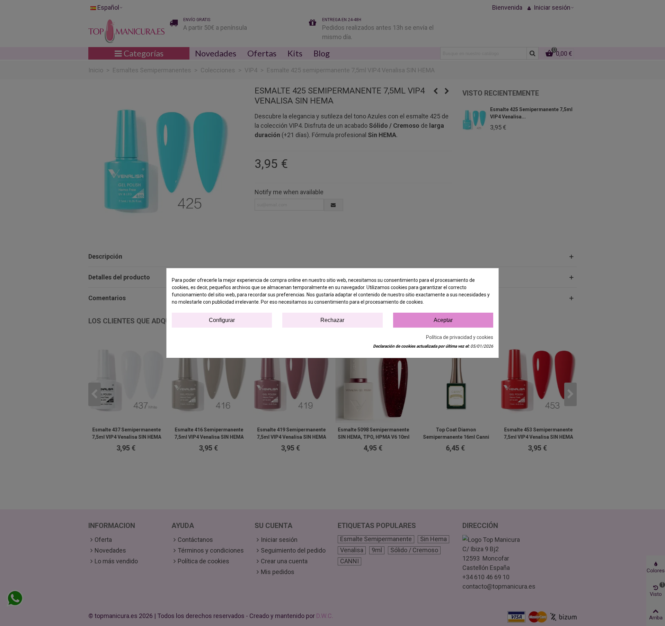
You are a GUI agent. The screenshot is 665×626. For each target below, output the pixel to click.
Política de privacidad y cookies (459, 337)
